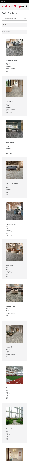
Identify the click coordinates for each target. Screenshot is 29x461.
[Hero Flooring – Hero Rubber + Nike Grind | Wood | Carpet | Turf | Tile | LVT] (22, 6)
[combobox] (14, 32)
